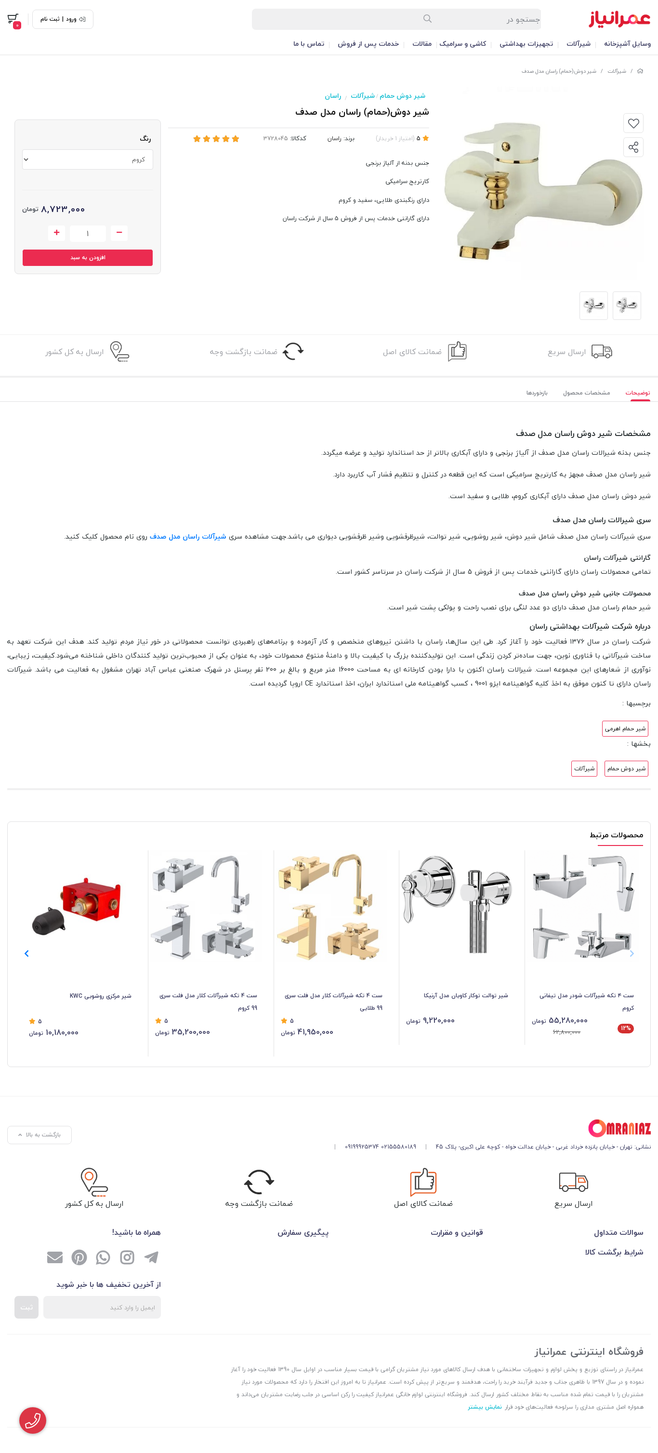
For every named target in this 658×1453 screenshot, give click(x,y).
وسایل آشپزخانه (627, 44)
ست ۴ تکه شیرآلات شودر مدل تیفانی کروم (587, 1002)
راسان (333, 96)
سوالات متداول (619, 1232)
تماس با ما (308, 44)
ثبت (26, 1307)
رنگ (145, 138)
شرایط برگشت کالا (614, 1252)
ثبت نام (50, 19)
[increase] (56, 233)
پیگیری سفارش (303, 1232)
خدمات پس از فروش (368, 44)
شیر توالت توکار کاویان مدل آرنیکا (466, 996)
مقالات (422, 44)
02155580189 (398, 1147)
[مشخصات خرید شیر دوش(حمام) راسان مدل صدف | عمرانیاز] (489, 1128)
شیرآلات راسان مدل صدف (188, 536)
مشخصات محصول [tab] (586, 393)
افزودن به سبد (87, 257)
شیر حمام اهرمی (625, 729)
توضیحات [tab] (638, 393)
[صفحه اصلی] (640, 71)
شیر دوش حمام (402, 96)
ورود (71, 19)
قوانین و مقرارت (457, 1232)
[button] (26, 953)
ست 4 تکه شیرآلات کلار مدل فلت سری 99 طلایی (333, 1002)
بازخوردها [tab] (537, 393)
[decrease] (119, 233)
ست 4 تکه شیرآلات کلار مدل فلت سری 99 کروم (208, 1002)
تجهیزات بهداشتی (526, 44)
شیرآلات (578, 44)
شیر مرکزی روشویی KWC (101, 996)
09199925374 (362, 1147)
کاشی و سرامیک (462, 44)
